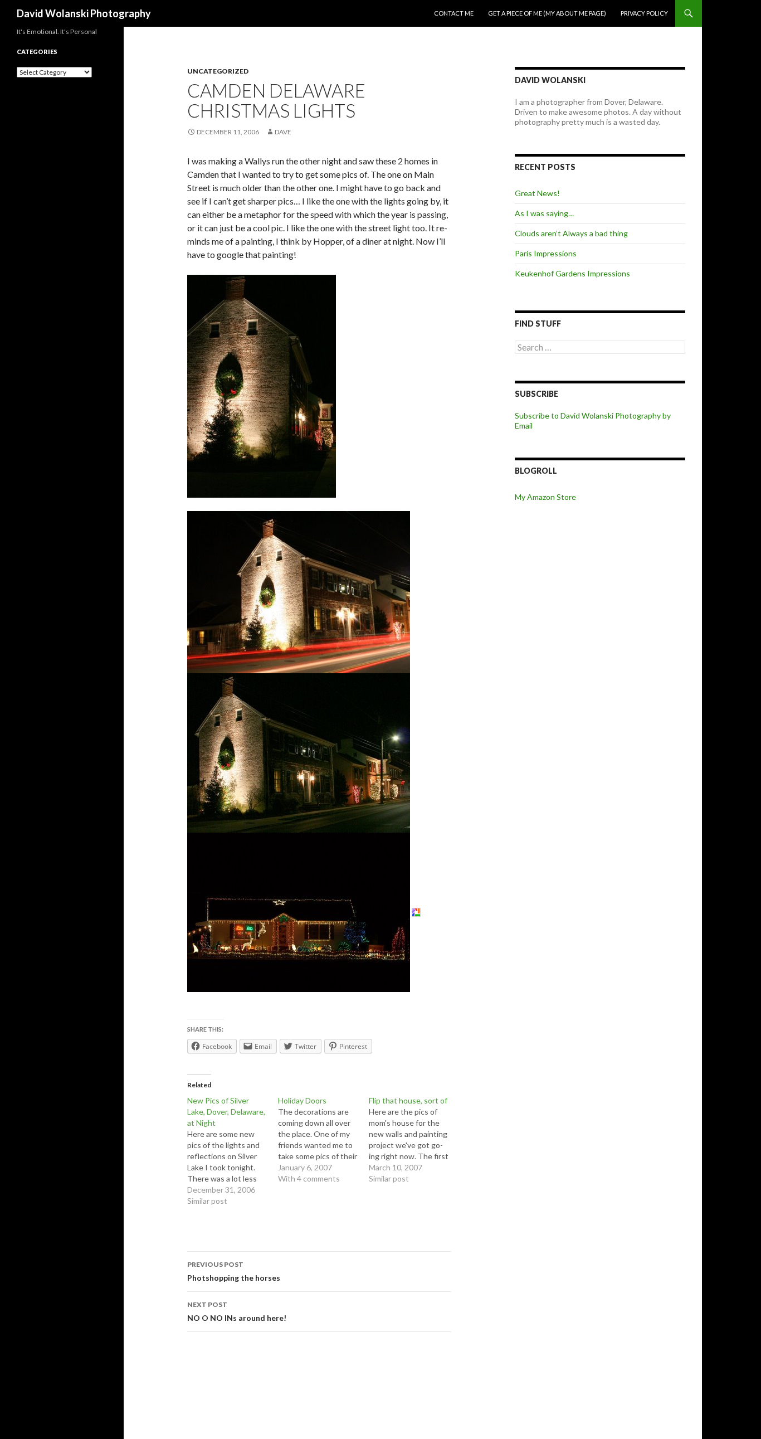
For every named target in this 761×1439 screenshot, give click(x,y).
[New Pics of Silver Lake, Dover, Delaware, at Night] (232, 1151)
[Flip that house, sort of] (414, 1139)
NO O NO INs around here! (236, 1311)
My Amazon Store (545, 497)
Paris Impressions (546, 253)
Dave (283, 132)
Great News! (537, 193)
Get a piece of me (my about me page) (547, 13)
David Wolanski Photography (84, 13)
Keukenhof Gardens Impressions (572, 273)
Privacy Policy (644, 13)
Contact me (454, 13)
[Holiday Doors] (323, 1139)
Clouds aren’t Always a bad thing (571, 233)
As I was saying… (544, 213)
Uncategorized (217, 71)
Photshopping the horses (233, 1271)
